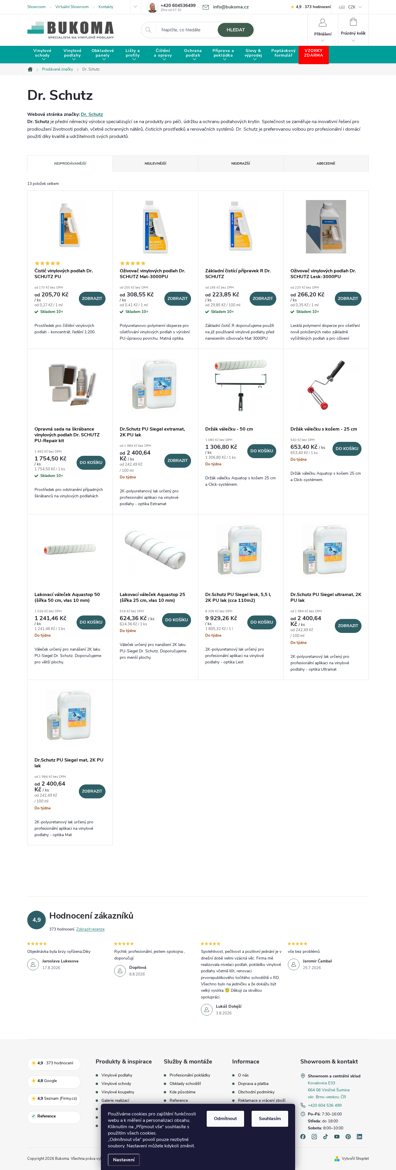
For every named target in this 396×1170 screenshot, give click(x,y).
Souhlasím (270, 1118)
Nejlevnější (155, 163)
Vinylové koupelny (117, 1092)
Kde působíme (182, 1092)
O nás (243, 1075)
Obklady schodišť (185, 1083)
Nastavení (124, 1160)
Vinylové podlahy (116, 1075)
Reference (179, 1100)
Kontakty (106, 7)
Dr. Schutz (92, 114)
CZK (351, 7)
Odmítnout (225, 1118)
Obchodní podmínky (256, 1092)
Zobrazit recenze (90, 929)
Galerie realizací (115, 1100)
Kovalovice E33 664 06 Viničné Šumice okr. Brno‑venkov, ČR (329, 1090)
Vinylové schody (116, 1083)
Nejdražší (240, 163)
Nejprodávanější (70, 163)
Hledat (236, 30)
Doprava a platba (253, 1083)
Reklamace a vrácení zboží (261, 1100)
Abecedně (326, 163)
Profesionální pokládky (190, 1075)
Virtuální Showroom (72, 7)
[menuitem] (42, 55)
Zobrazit (92, 298)
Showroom (36, 7)
